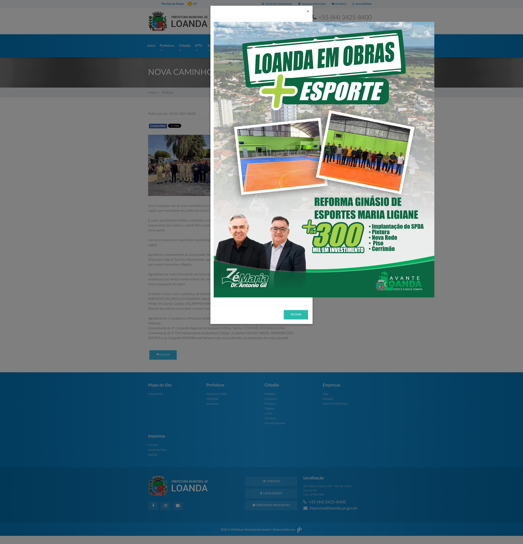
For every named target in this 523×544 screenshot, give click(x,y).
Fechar (296, 314)
